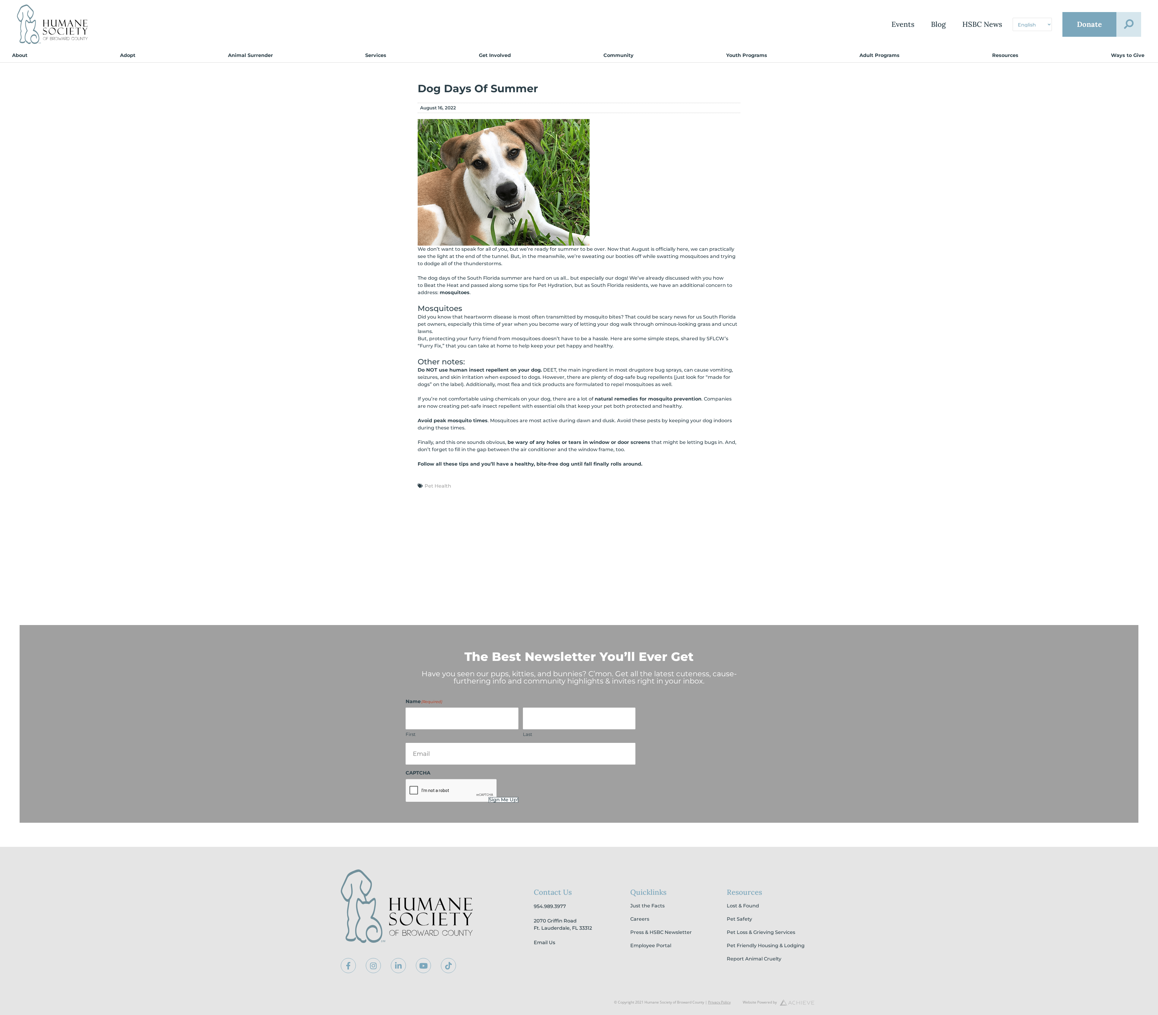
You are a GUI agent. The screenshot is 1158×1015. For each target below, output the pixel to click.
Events (902, 24)
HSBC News (982, 24)
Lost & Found (743, 906)
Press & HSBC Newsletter (661, 932)
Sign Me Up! (503, 800)
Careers (639, 919)
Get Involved (495, 55)
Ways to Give (1127, 55)
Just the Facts (647, 906)
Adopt (127, 55)
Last (527, 734)
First (411, 734)
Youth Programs (746, 55)
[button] (1128, 24)
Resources (1005, 55)
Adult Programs (879, 55)
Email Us (544, 942)
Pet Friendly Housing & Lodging (766, 945)
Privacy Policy (719, 1002)
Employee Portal (650, 945)
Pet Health (438, 486)
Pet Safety (739, 919)
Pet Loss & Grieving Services (761, 932)
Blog (938, 24)
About (19, 55)
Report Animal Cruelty (754, 959)
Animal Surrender (250, 55)
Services (375, 55)
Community (618, 55)
